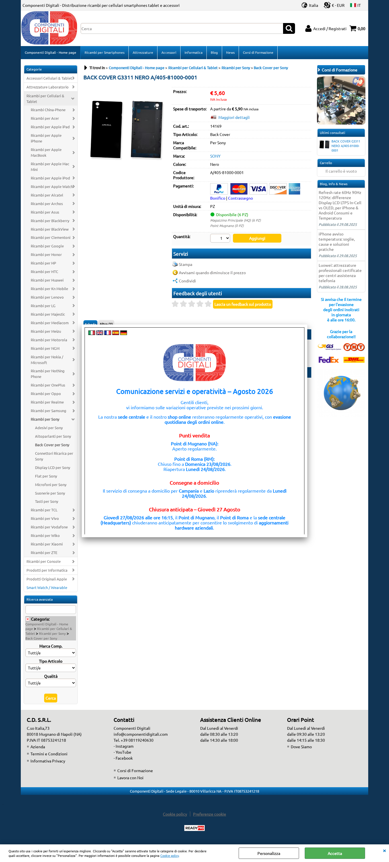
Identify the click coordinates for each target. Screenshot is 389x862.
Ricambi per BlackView (50, 229)
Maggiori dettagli (234, 117)
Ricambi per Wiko (45, 535)
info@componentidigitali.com (141, 734)
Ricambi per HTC (44, 271)
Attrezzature (143, 52)
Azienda (37, 746)
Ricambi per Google (47, 245)
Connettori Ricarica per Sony (54, 456)
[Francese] (108, 333)
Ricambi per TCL (44, 509)
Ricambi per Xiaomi (47, 543)
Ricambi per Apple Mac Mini (50, 166)
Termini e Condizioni (48, 753)
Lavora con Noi (130, 777)
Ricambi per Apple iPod (50, 177)
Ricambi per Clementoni (50, 237)
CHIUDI (384, 850)
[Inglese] (100, 333)
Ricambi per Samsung (48, 410)
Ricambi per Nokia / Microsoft (47, 359)
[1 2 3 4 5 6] (221, 239)
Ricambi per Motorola (49, 339)
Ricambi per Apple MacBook (46, 152)
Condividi (187, 280)
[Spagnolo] (116, 333)
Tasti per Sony (46, 501)
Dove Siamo (301, 746)
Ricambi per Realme (47, 402)
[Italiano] (92, 333)
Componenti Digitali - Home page (50, 52)
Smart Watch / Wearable (46, 587)
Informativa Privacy (47, 760)
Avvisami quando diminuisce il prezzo (212, 272)
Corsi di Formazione (258, 52)
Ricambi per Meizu (46, 331)
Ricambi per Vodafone (49, 526)
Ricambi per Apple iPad (50, 126)
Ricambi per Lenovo (47, 297)
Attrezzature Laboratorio (47, 86)
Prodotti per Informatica (46, 570)
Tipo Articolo (50, 660)
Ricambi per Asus (45, 212)
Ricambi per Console (43, 561)
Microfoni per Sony (50, 484)
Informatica (193, 52)
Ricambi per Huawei (47, 280)
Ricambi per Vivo (45, 518)
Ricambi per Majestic (48, 314)
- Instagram (124, 746)
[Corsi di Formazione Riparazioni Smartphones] (341, 122)
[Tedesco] (124, 333)
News (230, 52)
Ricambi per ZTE (44, 552)
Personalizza (268, 853)
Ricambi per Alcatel (47, 195)
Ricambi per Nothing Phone (48, 373)
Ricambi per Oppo (46, 393)
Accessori (168, 52)
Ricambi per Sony (45, 419)
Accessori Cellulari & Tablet (49, 78)
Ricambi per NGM (45, 348)
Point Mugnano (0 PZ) (227, 225)
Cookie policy (169, 855)
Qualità (51, 676)
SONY (215, 155)
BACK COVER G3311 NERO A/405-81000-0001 (345, 145)
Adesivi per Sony (49, 427)
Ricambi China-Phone (48, 109)
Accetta (335, 853)
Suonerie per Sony (50, 493)
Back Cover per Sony (52, 444)
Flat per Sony (46, 476)
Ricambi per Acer (45, 118)
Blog (214, 52)
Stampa (185, 264)
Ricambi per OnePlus (48, 385)
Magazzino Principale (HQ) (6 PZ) (235, 220)
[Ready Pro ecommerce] (194, 828)
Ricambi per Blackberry (50, 220)
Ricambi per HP (43, 263)
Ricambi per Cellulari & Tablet (45, 98)
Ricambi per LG (43, 305)
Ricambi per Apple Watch (52, 186)
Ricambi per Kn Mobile (49, 288)
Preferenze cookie (209, 813)
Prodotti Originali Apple (46, 578)
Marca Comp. (50, 645)
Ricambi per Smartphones (104, 52)
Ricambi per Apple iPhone (46, 138)
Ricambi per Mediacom (50, 322)
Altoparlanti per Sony (53, 436)
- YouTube (122, 751)
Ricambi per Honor (46, 254)
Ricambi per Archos (47, 203)
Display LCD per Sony (52, 467)
